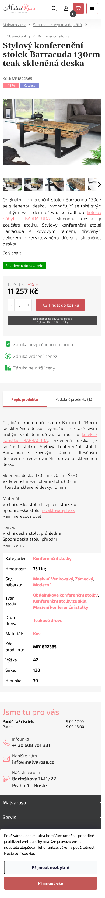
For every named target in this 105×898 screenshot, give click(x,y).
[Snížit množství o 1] (11, 305)
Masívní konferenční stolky (60, 607)
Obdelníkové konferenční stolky (65, 594)
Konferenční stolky (52, 558)
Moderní (41, 584)
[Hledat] (54, 8)
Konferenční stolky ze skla (59, 600)
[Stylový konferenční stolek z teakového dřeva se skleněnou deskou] (52, 131)
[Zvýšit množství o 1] (28, 305)
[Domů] (16, 25)
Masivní (41, 578)
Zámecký (84, 578)
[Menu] (92, 8)
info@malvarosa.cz (33, 762)
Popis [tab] (16, 399)
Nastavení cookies (19, 853)
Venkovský (62, 578)
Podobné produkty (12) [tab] (74, 399)
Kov (37, 633)
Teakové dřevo (47, 620)
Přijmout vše (50, 883)
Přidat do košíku (60, 305)
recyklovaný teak (58, 510)
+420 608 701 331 (31, 745)
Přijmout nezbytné (50, 867)
